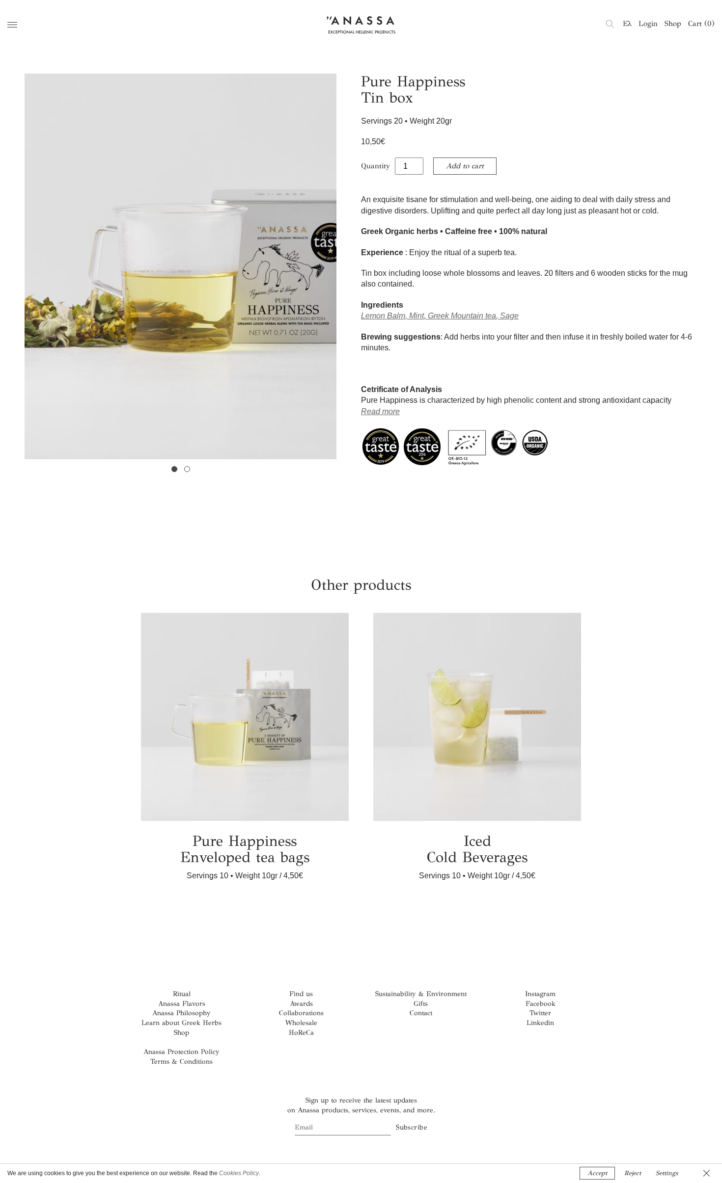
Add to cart (465, 165)
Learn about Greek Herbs (181, 1023)
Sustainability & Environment (421, 994)
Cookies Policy (239, 1173)
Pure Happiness (244, 849)
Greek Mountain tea (462, 316)
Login (648, 23)
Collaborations (301, 1013)
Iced (477, 849)
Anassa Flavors (181, 1003)
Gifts (421, 1003)
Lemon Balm (383, 316)
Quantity (375, 165)
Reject (632, 1173)
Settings (667, 1173)
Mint (416, 316)
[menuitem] (627, 23)
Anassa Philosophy (181, 1013)
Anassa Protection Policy (181, 1052)
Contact (421, 1013)
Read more (380, 411)
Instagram (540, 994)
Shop (673, 23)
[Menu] (12, 25)
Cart (701, 23)
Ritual (182, 994)
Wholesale (301, 1023)
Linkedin (540, 1023)
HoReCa (301, 1032)
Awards (301, 1003)
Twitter (540, 1013)
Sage (509, 316)
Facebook (540, 1003)
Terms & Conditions (181, 1061)
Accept (597, 1173)
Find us (301, 994)
